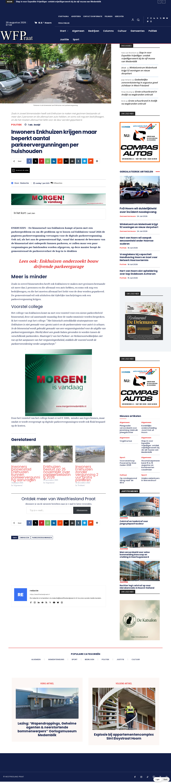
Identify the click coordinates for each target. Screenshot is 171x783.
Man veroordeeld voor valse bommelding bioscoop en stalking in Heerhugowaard (135, 554)
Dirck (123, 67)
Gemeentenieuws (128, 216)
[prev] (159, 1)
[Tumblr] (78, 161)
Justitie (124, 518)
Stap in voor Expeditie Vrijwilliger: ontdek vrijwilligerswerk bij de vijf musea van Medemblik (58, 1)
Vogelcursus (126, 441)
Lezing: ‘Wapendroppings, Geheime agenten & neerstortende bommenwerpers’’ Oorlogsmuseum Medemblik (47, 729)
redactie (24, 183)
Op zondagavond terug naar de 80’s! (128, 480)
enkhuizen (24, 538)
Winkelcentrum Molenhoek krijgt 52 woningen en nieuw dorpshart (139, 70)
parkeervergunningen (42, 538)
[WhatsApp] (47, 161)
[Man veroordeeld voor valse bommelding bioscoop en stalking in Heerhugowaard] (140, 538)
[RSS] (157, 18)
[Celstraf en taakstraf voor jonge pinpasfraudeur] (140, 507)
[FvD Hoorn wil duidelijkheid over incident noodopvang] (140, 190)
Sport (122, 457)
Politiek (16, 125)
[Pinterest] (41, 161)
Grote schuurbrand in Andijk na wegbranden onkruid (139, 93)
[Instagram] (151, 18)
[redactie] (13, 183)
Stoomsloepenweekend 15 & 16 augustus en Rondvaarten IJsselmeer (150, 465)
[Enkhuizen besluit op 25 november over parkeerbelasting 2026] (58, 454)
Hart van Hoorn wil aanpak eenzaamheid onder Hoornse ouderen (136, 240)
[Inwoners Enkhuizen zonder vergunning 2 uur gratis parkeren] (90, 454)
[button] (138, 20)
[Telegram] (84, 161)
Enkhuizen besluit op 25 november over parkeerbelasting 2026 (57, 472)
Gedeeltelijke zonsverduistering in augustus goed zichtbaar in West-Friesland (139, 82)
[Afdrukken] (72, 161)
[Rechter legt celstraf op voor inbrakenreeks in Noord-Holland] (140, 571)
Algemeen (125, 422)
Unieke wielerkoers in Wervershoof (150, 479)
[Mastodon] (147, 21)
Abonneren (81, 510)
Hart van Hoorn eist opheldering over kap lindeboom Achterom (139, 272)
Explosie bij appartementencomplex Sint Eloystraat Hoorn (124, 736)
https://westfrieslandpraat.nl (40, 594)
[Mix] (90, 161)
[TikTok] (147, 777)
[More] (97, 161)
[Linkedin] (154, 18)
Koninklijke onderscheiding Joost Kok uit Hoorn (149, 429)
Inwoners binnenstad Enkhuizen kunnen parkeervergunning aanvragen (25, 473)
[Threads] (151, 21)
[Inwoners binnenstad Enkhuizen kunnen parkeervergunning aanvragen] (26, 454)
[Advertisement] (58, 566)
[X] (160, 18)
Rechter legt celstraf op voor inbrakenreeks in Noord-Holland (137, 586)
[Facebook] (147, 18)
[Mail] (42, 602)
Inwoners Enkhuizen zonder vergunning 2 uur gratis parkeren (86, 473)
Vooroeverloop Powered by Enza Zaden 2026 (128, 463)
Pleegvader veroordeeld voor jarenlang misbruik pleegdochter (129, 429)
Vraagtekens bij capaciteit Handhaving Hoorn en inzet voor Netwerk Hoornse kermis (139, 257)
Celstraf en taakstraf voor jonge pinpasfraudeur (134, 522)
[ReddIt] (60, 161)
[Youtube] (163, 18)
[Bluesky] (167, 18)
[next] (163, 1)
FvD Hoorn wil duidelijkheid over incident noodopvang (138, 210)
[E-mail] (66, 161)
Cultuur (123, 475)
